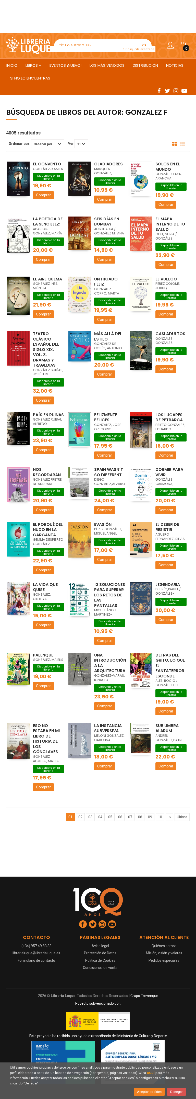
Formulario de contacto (36, 960)
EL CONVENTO (47, 164)
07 (130, 817)
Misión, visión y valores (164, 953)
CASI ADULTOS (170, 334)
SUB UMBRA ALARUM (167, 728)
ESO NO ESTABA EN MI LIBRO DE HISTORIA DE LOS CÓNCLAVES (46, 739)
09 (150, 817)
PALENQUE (43, 655)
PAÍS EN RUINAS (48, 415)
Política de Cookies (100, 960)
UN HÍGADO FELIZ (106, 281)
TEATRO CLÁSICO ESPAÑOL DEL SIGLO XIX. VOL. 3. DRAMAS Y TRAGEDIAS (46, 349)
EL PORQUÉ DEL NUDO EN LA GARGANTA (48, 530)
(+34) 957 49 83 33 (36, 946)
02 (80, 817)
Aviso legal (100, 946)
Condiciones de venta (100, 968)
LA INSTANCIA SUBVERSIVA (108, 728)
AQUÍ (151, 1073)
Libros (32, 65)
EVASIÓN (103, 524)
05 (110, 817)
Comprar (43, 195)
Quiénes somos (164, 946)
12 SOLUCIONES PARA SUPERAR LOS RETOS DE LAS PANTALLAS (109, 595)
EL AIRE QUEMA (47, 279)
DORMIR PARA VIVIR (169, 472)
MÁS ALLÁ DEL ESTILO (108, 336)
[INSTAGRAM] (176, 90)
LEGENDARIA (167, 584)
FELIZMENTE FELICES (105, 417)
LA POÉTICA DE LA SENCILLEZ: (48, 221)
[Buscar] (144, 45)
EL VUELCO (166, 279)
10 (160, 817)
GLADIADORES (108, 164)
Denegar (176, 1092)
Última (182, 817)
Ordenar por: (19, 143)
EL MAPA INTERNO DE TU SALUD (170, 224)
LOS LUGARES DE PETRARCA (169, 417)
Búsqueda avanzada (139, 49)
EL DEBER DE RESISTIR (167, 527)
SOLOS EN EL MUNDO (167, 166)
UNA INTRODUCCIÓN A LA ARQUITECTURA (110, 663)
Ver (71, 143)
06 (120, 817)
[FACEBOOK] (159, 90)
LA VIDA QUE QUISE (45, 587)
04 (100, 817)
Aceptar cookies (149, 1092)
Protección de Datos (100, 953)
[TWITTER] (167, 90)
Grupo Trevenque (144, 996)
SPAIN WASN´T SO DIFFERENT (108, 472)
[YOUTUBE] (184, 90)
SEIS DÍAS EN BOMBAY (106, 221)
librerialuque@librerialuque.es (36, 953)
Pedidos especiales (164, 960)
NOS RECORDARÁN (47, 472)
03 (90, 817)
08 (140, 817)
